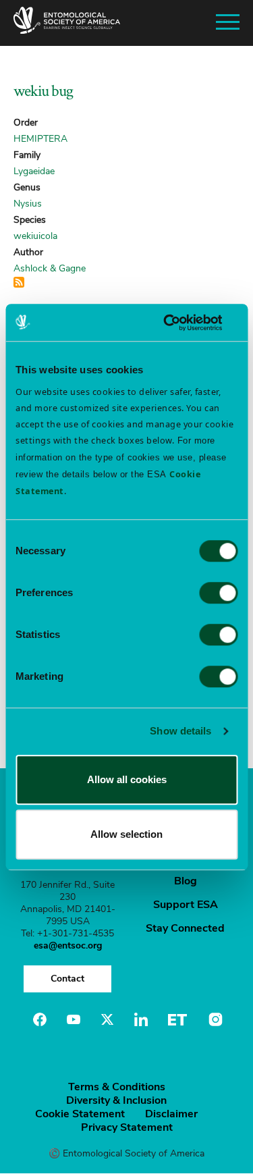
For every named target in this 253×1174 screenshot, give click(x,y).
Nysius (27, 203)
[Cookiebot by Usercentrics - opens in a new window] (180, 322)
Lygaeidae (34, 171)
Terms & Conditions (116, 1086)
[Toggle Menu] (228, 22)
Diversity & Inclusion (116, 1100)
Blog (185, 881)
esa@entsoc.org (68, 945)
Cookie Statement (80, 1113)
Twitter (107, 1019)
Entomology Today (177, 1019)
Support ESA (185, 904)
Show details (180, 731)
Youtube (73, 1019)
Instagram (214, 1019)
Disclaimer (171, 1113)
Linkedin (141, 1019)
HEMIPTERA (40, 138)
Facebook (40, 1019)
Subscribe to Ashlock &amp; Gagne (18, 282)
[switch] (218, 593)
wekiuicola (35, 236)
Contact (67, 978)
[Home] (66, 23)
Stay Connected (185, 928)
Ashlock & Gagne (49, 268)
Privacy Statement (127, 1127)
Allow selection (126, 834)
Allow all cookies (127, 779)
